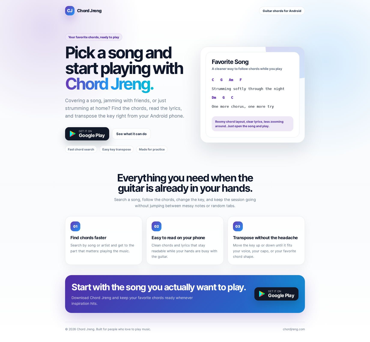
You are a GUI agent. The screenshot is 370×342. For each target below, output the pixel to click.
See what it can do (131, 134)
